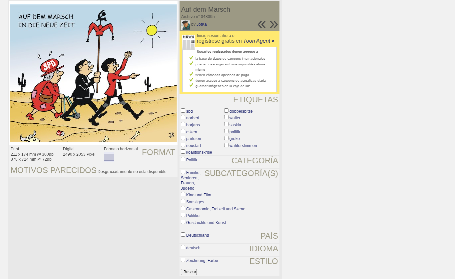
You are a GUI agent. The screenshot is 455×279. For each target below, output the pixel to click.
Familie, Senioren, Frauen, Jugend (191, 180)
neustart (193, 145)
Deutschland (197, 235)
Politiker (193, 215)
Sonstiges (195, 202)
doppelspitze (241, 111)
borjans (193, 125)
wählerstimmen (243, 145)
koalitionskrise (199, 152)
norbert (192, 118)
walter (234, 118)
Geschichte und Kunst (206, 222)
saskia (235, 125)
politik (234, 132)
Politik (191, 160)
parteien (193, 138)
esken (191, 132)
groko (234, 138)
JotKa (202, 24)
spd (189, 111)
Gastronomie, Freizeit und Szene (215, 209)
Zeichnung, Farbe (202, 260)
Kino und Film (198, 195)
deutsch (193, 248)
